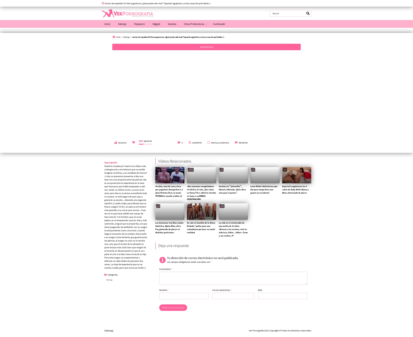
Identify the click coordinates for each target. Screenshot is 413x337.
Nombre (164, 290)
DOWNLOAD (206, 47)
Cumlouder (219, 24)
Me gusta (122, 143)
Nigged (156, 24)
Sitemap (108, 330)
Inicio (107, 24)
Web (260, 290)
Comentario (165, 269)
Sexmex (172, 24)
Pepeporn (139, 24)
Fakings (122, 24)
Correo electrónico (222, 290)
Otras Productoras (194, 24)
